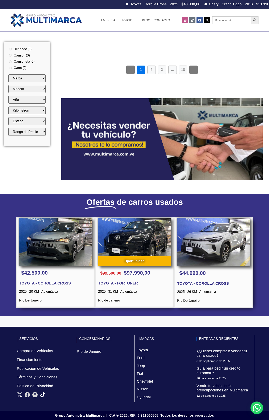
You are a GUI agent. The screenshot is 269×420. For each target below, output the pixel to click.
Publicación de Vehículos (38, 368)
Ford (141, 358)
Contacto (162, 20)
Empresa (108, 20)
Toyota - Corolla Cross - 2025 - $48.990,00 (155, 4)
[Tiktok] (192, 20)
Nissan (142, 389)
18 (184, 68)
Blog (146, 20)
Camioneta (24, 61)
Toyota (142, 350)
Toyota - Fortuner (118, 283)
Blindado (23, 49)
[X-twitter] (207, 20)
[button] (257, 408)
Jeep (141, 366)
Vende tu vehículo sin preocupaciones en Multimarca (222, 388)
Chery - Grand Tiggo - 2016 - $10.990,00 (232, 4)
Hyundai (144, 397)
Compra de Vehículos (35, 351)
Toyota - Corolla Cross (45, 283)
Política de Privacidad (35, 386)
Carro (20, 68)
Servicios (126, 20)
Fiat (140, 373)
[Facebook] (199, 20)
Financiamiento (29, 360)
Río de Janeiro (89, 351)
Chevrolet (145, 381)
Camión (22, 55)
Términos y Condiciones (37, 377)
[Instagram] (185, 20)
